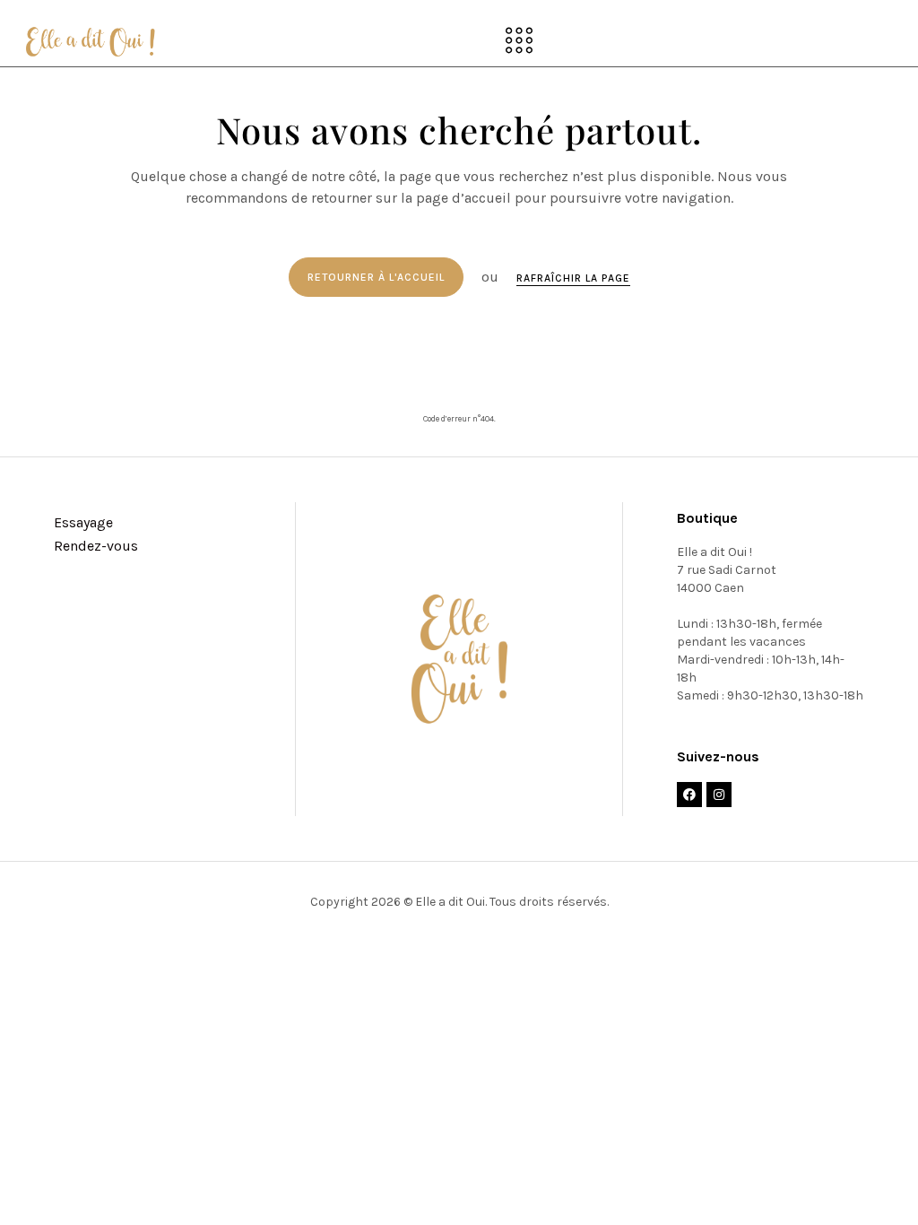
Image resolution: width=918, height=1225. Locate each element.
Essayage (83, 522)
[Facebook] (689, 794)
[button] (518, 42)
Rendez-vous (96, 545)
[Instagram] (719, 794)
